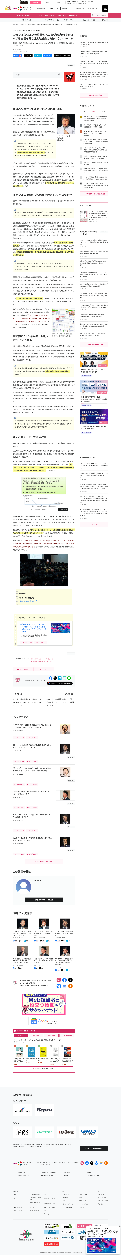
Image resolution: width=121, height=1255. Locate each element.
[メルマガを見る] (82, 1163)
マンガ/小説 (83, 1201)
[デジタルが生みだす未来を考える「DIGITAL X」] (68, 1239)
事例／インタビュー (85, 1194)
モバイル (47, 1210)
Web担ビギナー (41, 8)
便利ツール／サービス (68, 1204)
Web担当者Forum (22, 8)
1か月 (104, 111)
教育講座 (80, 3)
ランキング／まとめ (68, 1207)
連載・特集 (64, 8)
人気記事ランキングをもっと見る (95, 194)
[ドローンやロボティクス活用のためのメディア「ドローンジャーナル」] (84, 1239)
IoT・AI (78, 1)
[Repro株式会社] (44, 1110)
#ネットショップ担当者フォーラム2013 (41, 662)
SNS (40, 20)
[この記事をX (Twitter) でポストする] (55, 678)
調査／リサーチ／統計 (89, 20)
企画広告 (23, 24)
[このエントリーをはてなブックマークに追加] (60, 678)
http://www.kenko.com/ (28, 601)
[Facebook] (64, 980)
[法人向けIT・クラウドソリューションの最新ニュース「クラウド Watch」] (51, 1233)
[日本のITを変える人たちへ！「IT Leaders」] (68, 1233)
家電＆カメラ (51, 1035)
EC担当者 (47, 2)
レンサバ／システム (50, 1207)
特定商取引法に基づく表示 (48, 1175)
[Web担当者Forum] (22, 1164)
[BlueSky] (59, 986)
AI (35, 20)
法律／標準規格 (18, 1207)
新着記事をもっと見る (95, 95)
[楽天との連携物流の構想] (44, 491)
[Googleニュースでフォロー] (101, 1163)
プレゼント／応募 (103, 1201)
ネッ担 (33, 985)
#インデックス (49, 659)
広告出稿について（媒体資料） (48, 1172)
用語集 (101, 1204)
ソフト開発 (73, 1)
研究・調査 (90, 1)
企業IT (68, 1)
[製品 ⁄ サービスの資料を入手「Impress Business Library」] (51, 1239)
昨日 (84, 111)
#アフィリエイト (39, 659)
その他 (47, 1214)
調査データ (65, 1197)
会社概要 (66, 1175)
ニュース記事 (102, 1197)
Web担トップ (16, 24)
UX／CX (32, 1207)
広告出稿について (93, 8)
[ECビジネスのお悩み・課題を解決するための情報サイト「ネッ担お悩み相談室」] (51, 1245)
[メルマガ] (59, 980)
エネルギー (69, 3)
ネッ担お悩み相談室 (42, 985)
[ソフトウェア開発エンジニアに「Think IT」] (68, 1227)
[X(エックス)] (70, 980)
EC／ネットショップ (34, 1210)
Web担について (81, 8)
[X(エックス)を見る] (91, 1163)
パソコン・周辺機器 (66, 1035)
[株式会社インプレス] (26, 1235)
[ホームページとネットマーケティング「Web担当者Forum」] (84, 1227)
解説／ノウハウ (66, 1194)
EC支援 (84, 3)
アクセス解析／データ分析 (52, 20)
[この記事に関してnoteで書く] (64, 678)
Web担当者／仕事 (104, 20)
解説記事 (101, 1194)
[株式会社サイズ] (66, 1132)
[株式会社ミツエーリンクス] (22, 1110)
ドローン (75, 3)
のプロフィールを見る (43, 900)
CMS (78, 20)
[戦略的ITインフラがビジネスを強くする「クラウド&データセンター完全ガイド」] (51, 1227)
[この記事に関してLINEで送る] (69, 678)
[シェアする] (50, 678)
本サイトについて (22, 1172)
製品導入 (59, 2)
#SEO (31, 659)
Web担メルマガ (54, 8)
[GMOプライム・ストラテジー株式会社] (88, 1132)
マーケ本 (21, 1035)
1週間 (94, 111)
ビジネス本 (36, 1035)
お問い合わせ (67, 1172)
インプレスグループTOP (93, 1175)
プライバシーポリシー (23, 1175)
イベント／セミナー (85, 1204)
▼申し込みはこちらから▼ (95, 1237)
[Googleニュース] (64, 986)
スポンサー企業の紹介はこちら (94, 1148)
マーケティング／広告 (26, 20)
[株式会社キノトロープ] (44, 1132)
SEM (31, 1214)
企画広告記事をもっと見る (95, 344)
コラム (64, 1201)
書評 (81, 1197)
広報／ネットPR (18, 1210)
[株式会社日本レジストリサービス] (22, 1132)
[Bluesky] (96, 1163)
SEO (15, 20)
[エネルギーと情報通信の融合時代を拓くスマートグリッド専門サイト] (84, 1233)
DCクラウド (84, 1)
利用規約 (89, 1172)
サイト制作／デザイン (68, 20)
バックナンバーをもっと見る (45, 862)
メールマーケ (17, 1214)
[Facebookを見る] (87, 1163)
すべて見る (95, 524)
